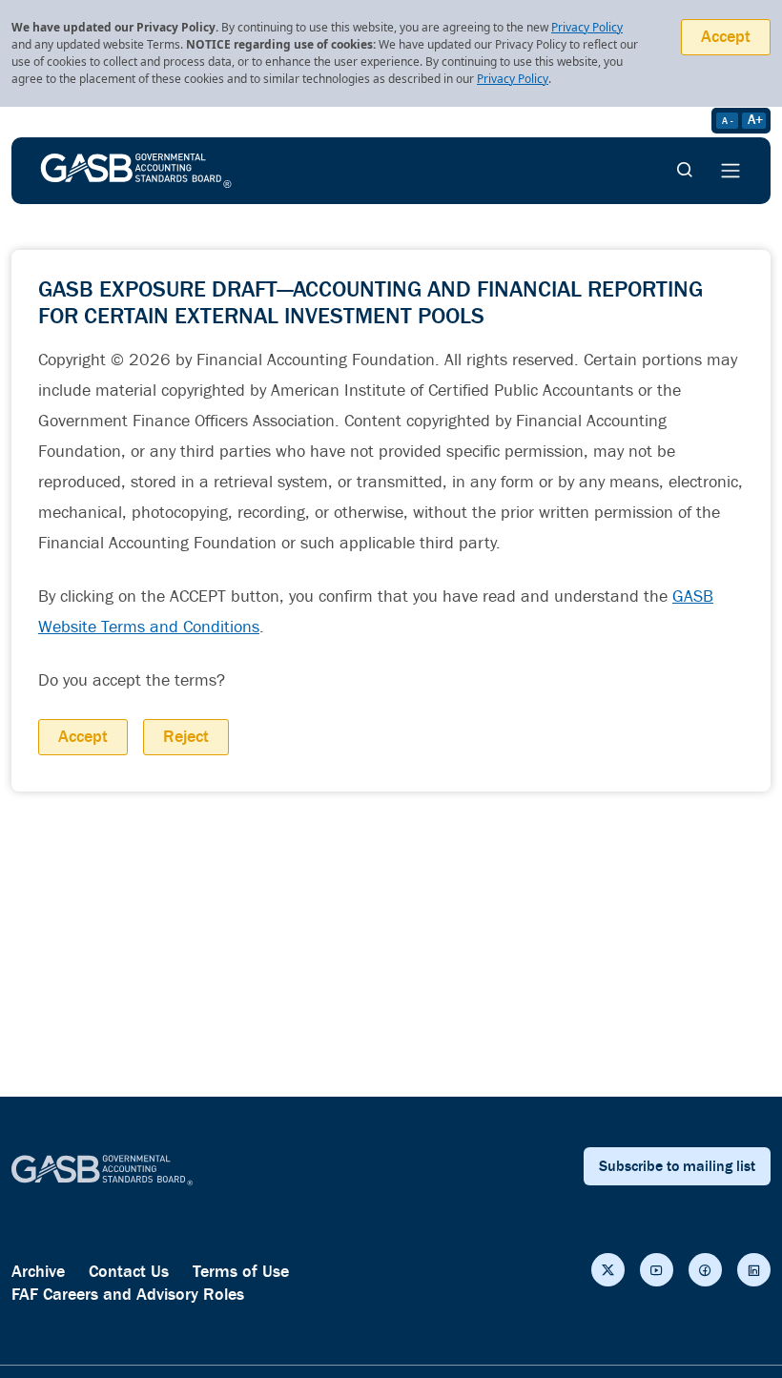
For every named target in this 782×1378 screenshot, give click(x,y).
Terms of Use (241, 1272)
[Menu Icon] (730, 170)
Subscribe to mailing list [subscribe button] (677, 1166)
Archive (38, 1272)
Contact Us (129, 1272)
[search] (685, 171)
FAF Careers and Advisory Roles (127, 1295)
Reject (186, 737)
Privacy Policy (587, 27)
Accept (726, 37)
